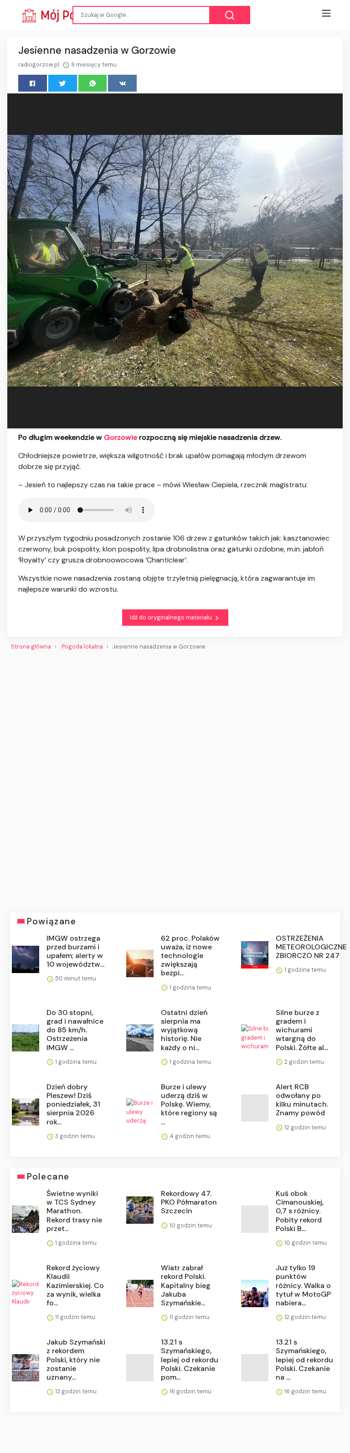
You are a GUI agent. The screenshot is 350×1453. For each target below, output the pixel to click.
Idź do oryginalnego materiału (171, 617)
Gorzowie (121, 437)
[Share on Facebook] (32, 83)
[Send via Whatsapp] (92, 83)
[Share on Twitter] (62, 83)
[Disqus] (175, 777)
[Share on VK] (122, 83)
